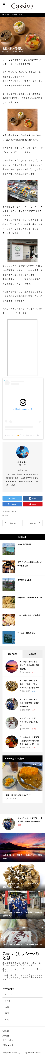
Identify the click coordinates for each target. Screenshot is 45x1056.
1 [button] (33, 764)
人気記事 (32, 654)
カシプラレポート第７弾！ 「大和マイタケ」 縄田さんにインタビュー (30, 684)
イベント (8, 994)
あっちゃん (14, 511)
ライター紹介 (7, 1040)
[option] (22, 782)
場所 (16, 51)
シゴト (34, 729)
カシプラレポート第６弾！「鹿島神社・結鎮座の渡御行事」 (29, 703)
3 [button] (37, 764)
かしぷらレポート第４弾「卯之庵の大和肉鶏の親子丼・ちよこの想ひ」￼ (29, 740)
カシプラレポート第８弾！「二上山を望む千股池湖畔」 (29, 665)
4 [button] (40, 764)
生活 (7, 1020)
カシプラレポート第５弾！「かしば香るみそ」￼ (29, 721)
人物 (33, 691)
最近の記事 (12, 654)
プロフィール (21, 470)
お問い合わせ (7, 1045)
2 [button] (35, 764)
